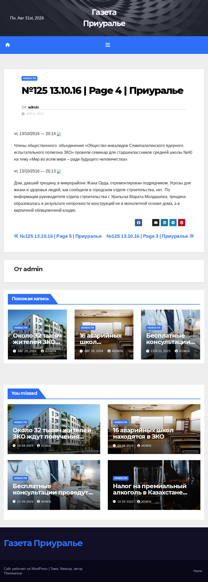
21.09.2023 (25, 501)
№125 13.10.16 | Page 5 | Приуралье (60, 236)
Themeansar (13, 573)
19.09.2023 (126, 501)
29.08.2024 (25, 445)
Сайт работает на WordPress (26, 569)
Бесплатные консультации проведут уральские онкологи (50, 492)
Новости (29, 78)
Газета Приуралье (43, 543)
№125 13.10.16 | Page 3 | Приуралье (148, 236)
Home (198, 571)
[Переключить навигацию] (107, 45)
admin (33, 107)
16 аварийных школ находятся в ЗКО (143, 433)
